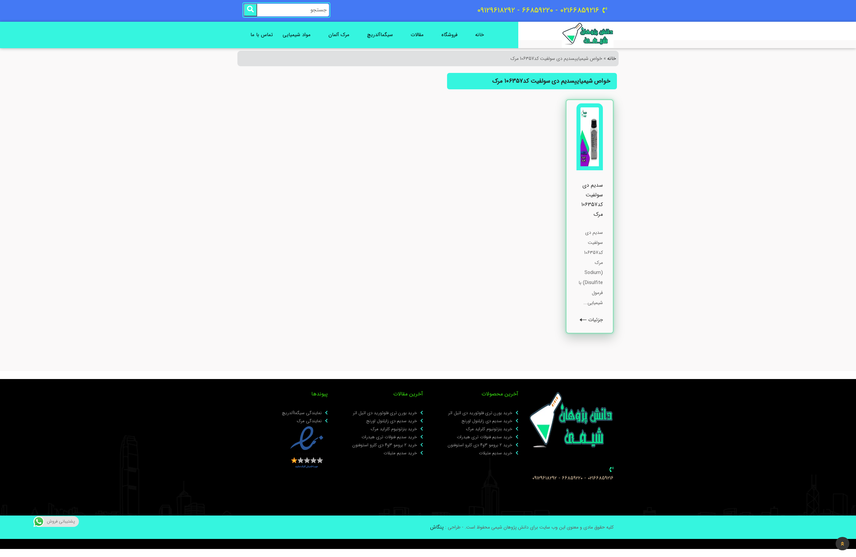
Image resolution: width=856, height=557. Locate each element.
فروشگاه (449, 35)
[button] (842, 543)
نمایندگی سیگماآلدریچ (302, 413)
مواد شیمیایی (297, 35)
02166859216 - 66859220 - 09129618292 (573, 478)
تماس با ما (261, 35)
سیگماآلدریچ (380, 35)
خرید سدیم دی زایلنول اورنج (486, 421)
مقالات (417, 35)
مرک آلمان (338, 35)
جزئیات (594, 320)
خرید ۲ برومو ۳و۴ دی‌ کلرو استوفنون (480, 445)
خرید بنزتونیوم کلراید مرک (489, 429)
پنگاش (437, 527)
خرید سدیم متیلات (495, 453)
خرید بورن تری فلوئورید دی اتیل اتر (480, 413)
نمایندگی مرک (309, 421)
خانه (479, 35)
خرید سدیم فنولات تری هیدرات (484, 437)
